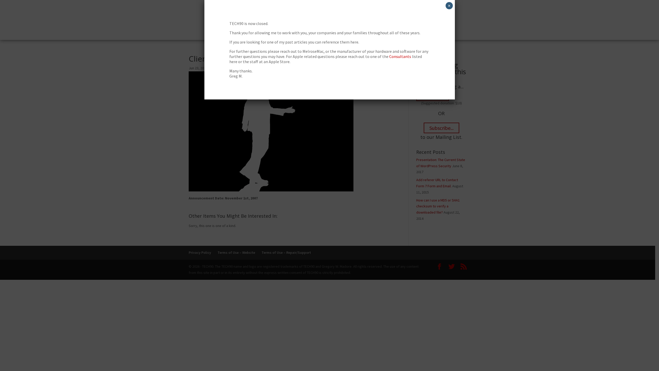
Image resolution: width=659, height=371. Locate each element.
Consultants (400, 56)
